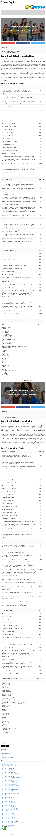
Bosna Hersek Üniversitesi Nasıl (8, 776)
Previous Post (23, 737)
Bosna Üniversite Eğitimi (6, 766)
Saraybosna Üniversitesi (6, 753)
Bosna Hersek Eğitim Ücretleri (7, 826)
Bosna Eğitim (8, 2)
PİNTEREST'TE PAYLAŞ (8, 43)
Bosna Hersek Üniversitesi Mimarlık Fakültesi (10, 780)
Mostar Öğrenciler (5, 754)
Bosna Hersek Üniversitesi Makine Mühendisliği (11, 782)
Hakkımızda (9, 11)
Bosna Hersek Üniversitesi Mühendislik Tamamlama (12, 777)
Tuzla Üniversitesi (5, 756)
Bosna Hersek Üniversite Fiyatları (8, 817)
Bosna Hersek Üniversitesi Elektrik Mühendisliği (11, 789)
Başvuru (3, 13)
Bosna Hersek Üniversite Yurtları (8, 813)
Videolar (32, 11)
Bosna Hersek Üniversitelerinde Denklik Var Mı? (11, 792)
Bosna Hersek (4, 798)
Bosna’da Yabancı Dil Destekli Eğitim (9, 765)
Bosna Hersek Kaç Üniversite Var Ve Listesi (10, 825)
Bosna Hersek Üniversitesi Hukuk (8, 786)
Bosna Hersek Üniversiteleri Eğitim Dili (9, 806)
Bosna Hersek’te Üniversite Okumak (9, 768)
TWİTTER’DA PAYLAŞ (38, 406)
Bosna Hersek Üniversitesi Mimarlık (8, 781)
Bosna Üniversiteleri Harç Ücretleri (10, 52)
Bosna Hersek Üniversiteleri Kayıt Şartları (10, 804)
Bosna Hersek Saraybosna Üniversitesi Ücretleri (11, 821)
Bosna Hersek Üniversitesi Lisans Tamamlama (11, 784)
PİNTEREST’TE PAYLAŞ (8, 406)
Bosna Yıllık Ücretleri (6, 794)
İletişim (7, 13)
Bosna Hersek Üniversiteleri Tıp (8, 797)
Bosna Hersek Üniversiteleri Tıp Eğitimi (9, 796)
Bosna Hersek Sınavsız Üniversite (8, 820)
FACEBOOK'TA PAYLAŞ (23, 43)
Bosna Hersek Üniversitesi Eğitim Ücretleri (10, 790)
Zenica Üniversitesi (5, 752)
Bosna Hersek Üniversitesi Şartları (8, 772)
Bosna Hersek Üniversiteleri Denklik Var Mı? (10, 809)
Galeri (27, 11)
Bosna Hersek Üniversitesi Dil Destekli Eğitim (10, 770)
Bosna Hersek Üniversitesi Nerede (8, 774)
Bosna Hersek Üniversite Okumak (8, 814)
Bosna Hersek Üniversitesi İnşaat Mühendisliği (11, 785)
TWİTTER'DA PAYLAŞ (38, 43)
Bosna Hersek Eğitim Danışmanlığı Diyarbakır (11, 416)
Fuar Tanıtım (37, 11)
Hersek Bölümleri (5, 810)
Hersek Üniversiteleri (6, 800)
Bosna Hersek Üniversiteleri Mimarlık (9, 801)
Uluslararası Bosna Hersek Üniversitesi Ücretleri (11, 762)
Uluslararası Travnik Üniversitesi (8, 757)
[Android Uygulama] (5, 746)
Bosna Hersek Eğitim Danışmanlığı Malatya (10, 51)
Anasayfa (3, 11)
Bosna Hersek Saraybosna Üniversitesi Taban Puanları (12, 822)
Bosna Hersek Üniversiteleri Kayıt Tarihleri (10, 802)
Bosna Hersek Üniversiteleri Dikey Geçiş (9, 808)
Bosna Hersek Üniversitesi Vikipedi (8, 769)
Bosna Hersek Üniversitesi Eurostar (8, 788)
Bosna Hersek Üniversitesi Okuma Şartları (10, 773)
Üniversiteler (15, 11)
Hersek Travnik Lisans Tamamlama (8, 818)
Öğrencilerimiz (22, 11)
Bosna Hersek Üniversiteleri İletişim (8, 805)
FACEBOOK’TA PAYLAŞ (23, 406)
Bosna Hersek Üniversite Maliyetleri (8, 816)
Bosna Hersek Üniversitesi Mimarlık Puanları (10, 778)
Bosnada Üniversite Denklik (7, 764)
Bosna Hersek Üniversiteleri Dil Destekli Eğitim (11, 793)
